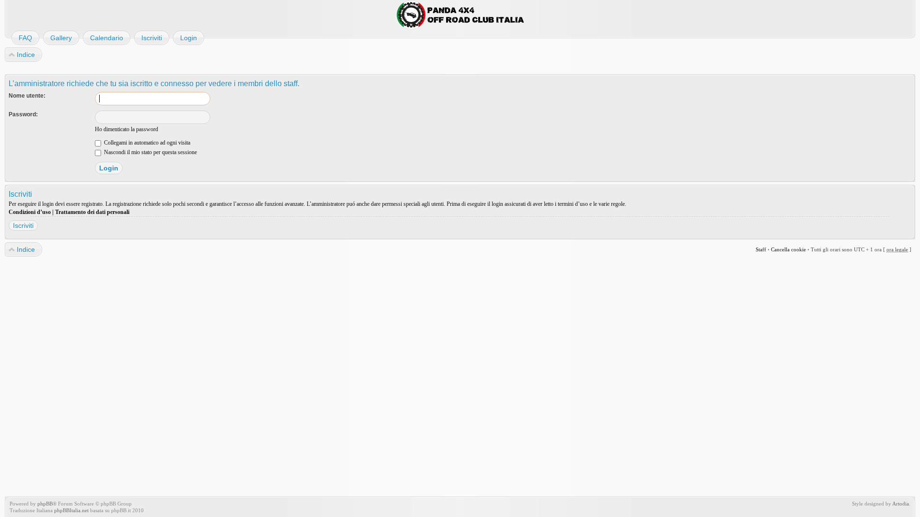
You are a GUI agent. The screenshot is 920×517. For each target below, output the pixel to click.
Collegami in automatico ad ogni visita (146, 142)
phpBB (45, 503)
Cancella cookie (788, 249)
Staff (761, 249)
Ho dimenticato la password (126, 129)
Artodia (900, 503)
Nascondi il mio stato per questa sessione (150, 152)
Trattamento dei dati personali (92, 212)
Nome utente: (27, 95)
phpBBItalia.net (71, 510)
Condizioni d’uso (30, 212)
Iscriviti (23, 225)
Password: (23, 114)
